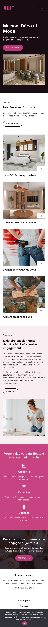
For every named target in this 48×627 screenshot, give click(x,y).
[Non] (45, 618)
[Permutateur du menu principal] (42, 7)
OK (25, 623)
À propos (24, 606)
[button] (41, 168)
